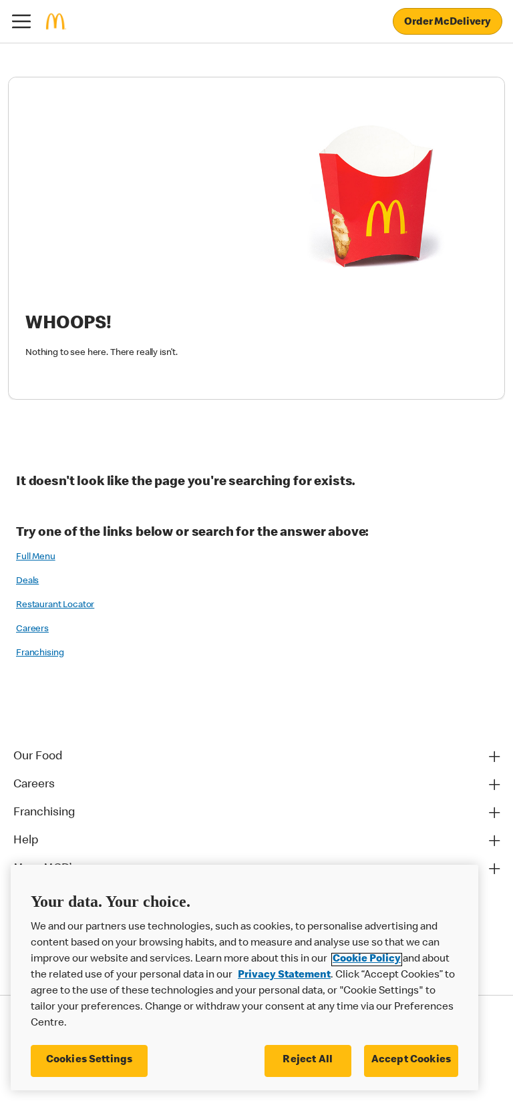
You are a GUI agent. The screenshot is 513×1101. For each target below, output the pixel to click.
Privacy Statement (284, 975)
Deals (27, 581)
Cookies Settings (89, 1060)
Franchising (39, 653)
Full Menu (35, 557)
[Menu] (21, 21)
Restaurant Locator (55, 605)
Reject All (308, 1060)
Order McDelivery (447, 22)
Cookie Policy (367, 959)
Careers (32, 629)
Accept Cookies (411, 1060)
